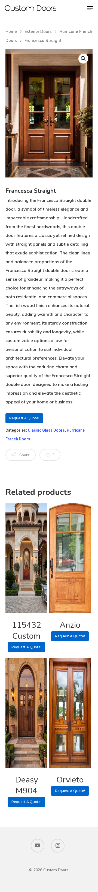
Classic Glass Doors (46, 430)
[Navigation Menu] (90, 8)
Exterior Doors (38, 31)
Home (11, 31)
